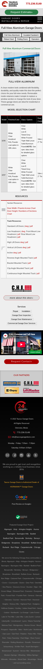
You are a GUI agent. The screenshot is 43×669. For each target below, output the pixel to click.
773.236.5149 (34, 3)
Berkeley (28, 538)
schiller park (19, 646)
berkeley (17, 570)
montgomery (18, 625)
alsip (18, 561)
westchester (35, 651)
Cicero (21, 552)
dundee (29, 587)
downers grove (19, 587)
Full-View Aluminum (12, 35)
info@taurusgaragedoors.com (23, 437)
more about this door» (21, 298)
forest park (10, 595)
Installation (26, 311)
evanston (28, 591)
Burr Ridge (15, 547)
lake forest (34, 612)
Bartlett (33, 534)
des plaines (7, 587)
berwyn (25, 570)
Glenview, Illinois (21, 428)
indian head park (29, 608)
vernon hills (24, 651)
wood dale (22, 659)
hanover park (26, 600)
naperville (13, 629)
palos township (13, 638)
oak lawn (6, 634)
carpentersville (28, 578)
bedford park (36, 566)
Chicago (37, 547)
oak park (15, 634)
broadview (7, 574)
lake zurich (29, 617)
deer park (30, 583)
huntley (18, 608)
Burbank (6, 547)
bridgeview (34, 570)
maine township (34, 621)
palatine (23, 634)
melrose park (7, 625)
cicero (4, 583)
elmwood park (18, 591)
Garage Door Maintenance (21, 319)
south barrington (32, 646)
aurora (37, 561)
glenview (8, 600)
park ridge (25, 638)
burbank (36, 574)
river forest (35, 638)
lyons (24, 621)
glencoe (39, 595)
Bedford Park (8, 538)
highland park (25, 604)
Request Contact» (21, 361)
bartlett (26, 566)
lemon (37, 617)
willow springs (32, 655)
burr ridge (5, 578)
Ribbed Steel (9, 39)
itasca (39, 608)
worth (40, 659)
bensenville (8, 570)
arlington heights (27, 561)
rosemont (36, 642)
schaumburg (8, 646)
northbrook (38, 629)
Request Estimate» (21, 12)
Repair (15, 311)
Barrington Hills (23, 534)
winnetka (12, 659)
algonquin (11, 561)
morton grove (29, 625)
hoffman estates (7, 608)
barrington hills (16, 566)
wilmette (4, 659)
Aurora (36, 529)
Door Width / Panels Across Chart (21, 208)
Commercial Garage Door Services (21, 323)
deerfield (38, 583)
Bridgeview (6, 543)
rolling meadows (17, 642)
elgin (36, 587)
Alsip (15, 529)
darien (21, 583)
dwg (27, 226)
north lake (28, 629)
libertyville (6, 621)
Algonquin (8, 529)
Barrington (11, 534)
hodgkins (36, 604)
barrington (5, 566)
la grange (24, 612)
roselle (28, 642)
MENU (39, 21)
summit (16, 651)
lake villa (19, 617)
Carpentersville (26, 547)
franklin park (21, 595)
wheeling (21, 655)
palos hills (32, 634)
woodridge (32, 659)
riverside (5, 642)
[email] (7, 455)
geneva (31, 595)
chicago (39, 578)
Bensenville (19, 538)
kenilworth (15, 612)
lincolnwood (16, 621)
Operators (35, 39)
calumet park (16, 578)
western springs (10, 655)
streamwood (6, 651)
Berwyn (37, 538)
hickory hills (14, 604)
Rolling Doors (22, 39)
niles (20, 629)
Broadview (16, 543)
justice (6, 612)
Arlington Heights (25, 529)
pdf (31, 226)
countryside (13, 583)
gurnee (16, 600)
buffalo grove (26, 574)
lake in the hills (8, 617)
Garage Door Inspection (21, 315)
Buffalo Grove (36, 543)
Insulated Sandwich (31, 35)
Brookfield (25, 543)
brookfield (16, 574)
